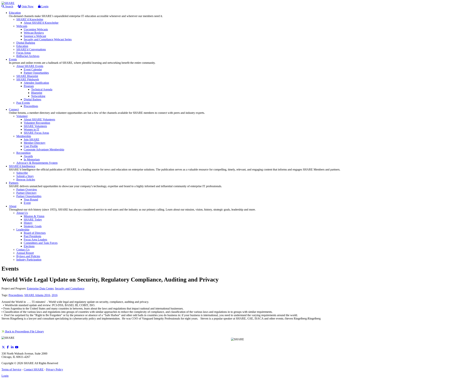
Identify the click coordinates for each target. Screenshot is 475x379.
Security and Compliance (69, 288)
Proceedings (16, 295)
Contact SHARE (34, 369)
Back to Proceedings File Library (24, 331)
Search (8, 6)
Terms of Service (11, 369)
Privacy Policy (54, 369)
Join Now (27, 6)
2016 (55, 295)
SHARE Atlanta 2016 (37, 295)
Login (44, 6)
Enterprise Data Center (40, 288)
